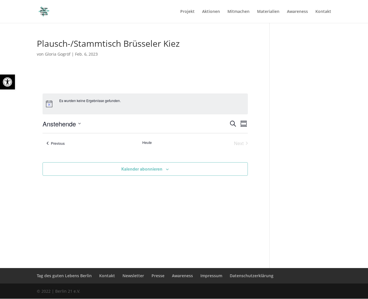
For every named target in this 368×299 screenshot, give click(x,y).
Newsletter (133, 275)
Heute (147, 142)
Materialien (268, 11)
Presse (158, 275)
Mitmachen (238, 11)
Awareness (297, 11)
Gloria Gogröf (57, 54)
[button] (7, 82)
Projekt (187, 11)
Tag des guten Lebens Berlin (64, 275)
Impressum (211, 275)
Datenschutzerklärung (251, 275)
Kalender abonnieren (141, 169)
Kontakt (323, 11)
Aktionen (211, 11)
